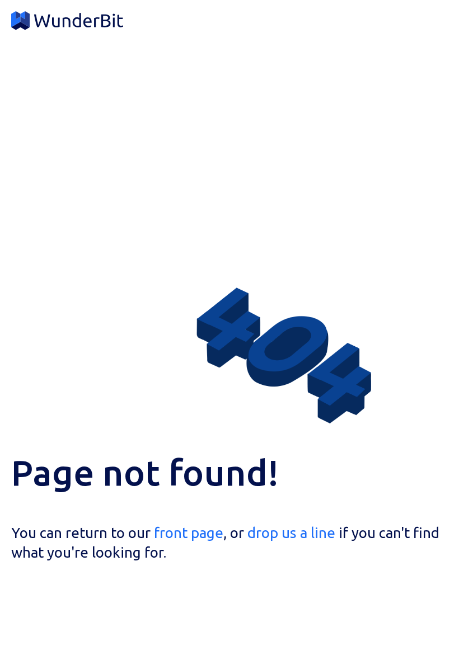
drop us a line (291, 533)
